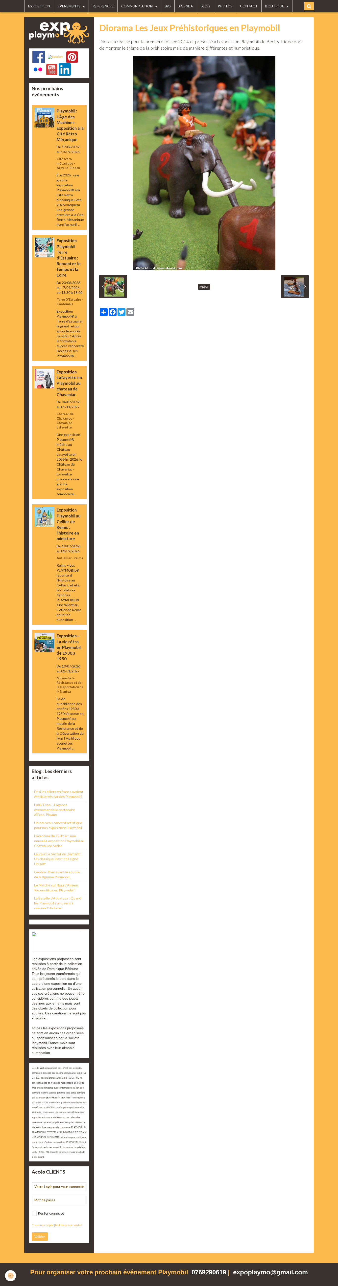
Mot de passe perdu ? (68, 1225)
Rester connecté (51, 1213)
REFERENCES (103, 6)
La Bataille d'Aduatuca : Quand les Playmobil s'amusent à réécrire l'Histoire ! (57, 903)
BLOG (205, 6)
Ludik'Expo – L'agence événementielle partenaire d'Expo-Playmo (54, 810)
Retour (204, 286)
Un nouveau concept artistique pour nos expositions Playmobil (58, 825)
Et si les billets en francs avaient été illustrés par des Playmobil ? (58, 794)
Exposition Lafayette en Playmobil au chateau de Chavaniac (69, 383)
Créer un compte (42, 1225)
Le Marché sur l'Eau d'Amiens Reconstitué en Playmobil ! (56, 887)
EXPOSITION (39, 6)
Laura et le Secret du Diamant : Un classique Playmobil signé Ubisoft (57, 859)
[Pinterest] (72, 57)
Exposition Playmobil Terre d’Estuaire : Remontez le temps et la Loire (69, 258)
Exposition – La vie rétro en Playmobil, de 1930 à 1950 (69, 647)
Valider (39, 1236)
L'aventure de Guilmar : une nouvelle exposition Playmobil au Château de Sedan (59, 841)
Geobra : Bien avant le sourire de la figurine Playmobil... (57, 874)
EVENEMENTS (69, 6)
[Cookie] (10, 1275)
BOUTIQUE (275, 6)
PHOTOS (225, 6)
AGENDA (185, 6)
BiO (168, 6)
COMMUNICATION (137, 6)
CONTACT (249, 6)
